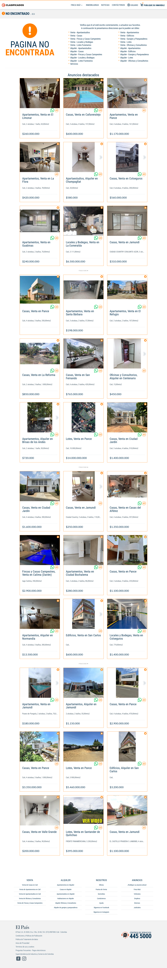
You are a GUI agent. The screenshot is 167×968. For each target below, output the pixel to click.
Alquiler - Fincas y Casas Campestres (86, 54)
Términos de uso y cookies (25, 947)
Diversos (137, 903)
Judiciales (137, 908)
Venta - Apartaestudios (80, 32)
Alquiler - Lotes (126, 57)
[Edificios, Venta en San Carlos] (83, 614)
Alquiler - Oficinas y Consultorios (134, 60)
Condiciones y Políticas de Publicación (29, 936)
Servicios (74, 64)
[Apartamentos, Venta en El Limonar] (40, 93)
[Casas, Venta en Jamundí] (127, 221)
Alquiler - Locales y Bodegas (82, 57)
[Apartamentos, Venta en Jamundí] (40, 683)
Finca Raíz (76, 5)
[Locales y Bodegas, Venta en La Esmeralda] (83, 221)
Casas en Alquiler (66, 889)
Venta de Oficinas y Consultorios (30, 898)
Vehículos (137, 894)
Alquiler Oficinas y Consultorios (65, 903)
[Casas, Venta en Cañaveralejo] (83, 93)
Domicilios (101, 894)
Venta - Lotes (126, 42)
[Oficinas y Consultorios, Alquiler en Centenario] (127, 353)
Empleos (137, 898)
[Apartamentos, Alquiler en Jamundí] (83, 683)
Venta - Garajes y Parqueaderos (133, 39)
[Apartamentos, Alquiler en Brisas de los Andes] (40, 417)
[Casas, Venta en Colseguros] (127, 157)
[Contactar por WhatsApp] (52, 111)
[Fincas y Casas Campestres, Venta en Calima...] (40, 550)
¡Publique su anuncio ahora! (137, 885)
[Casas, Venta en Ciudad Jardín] (127, 417)
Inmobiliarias (92, 5)
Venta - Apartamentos (129, 32)
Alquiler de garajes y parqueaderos (65, 908)
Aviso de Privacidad (22, 943)
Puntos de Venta (101, 889)
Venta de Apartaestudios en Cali (30, 894)
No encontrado (17, 14)
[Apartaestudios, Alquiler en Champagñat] (83, 157)
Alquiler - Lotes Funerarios (81, 60)
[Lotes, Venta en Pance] (83, 417)
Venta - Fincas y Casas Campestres (85, 39)
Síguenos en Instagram (101, 912)
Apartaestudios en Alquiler (66, 894)
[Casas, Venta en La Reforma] (40, 353)
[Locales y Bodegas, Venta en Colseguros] (127, 614)
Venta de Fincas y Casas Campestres (29, 903)
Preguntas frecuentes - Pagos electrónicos (31, 950)
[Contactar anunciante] (57, 111)
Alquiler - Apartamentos (130, 48)
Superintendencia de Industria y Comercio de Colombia (35, 954)
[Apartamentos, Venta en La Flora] (40, 157)
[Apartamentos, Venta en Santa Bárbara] (83, 290)
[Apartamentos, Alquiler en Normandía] (40, 614)
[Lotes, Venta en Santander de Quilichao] (83, 810)
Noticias (105, 5)
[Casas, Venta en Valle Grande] (40, 810)
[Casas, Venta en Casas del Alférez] (127, 486)
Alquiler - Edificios (128, 51)
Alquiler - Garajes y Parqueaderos (134, 54)
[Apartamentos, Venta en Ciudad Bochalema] (83, 550)
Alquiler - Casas (77, 51)
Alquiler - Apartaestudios (80, 48)
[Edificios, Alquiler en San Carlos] (127, 747)
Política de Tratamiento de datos (27, 939)
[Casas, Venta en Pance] (40, 290)
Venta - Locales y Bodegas (81, 42)
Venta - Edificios (127, 35)
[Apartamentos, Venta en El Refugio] (127, 290)
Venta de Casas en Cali (30, 885)
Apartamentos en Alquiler (65, 885)
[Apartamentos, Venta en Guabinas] (40, 221)
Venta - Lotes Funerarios (80, 45)
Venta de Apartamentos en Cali (29, 889)
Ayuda (101, 903)
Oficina (101, 885)
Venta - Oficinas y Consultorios (133, 45)
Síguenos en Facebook (101, 908)
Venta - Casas (76, 35)
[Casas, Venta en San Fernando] (83, 353)
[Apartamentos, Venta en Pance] (127, 93)
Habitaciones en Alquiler (65, 898)
